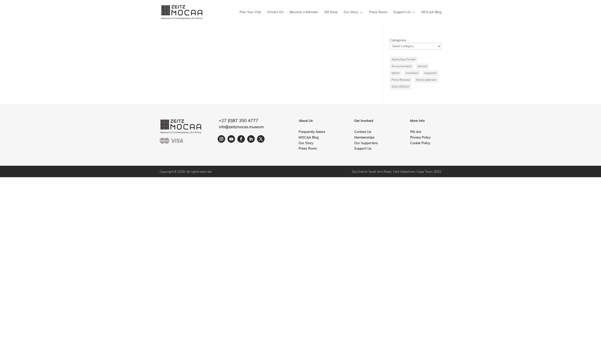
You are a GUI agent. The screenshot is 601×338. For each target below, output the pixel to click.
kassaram (430, 73)
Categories (398, 40)
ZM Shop (331, 12)
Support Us (402, 12)
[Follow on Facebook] (241, 139)
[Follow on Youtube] (231, 139)
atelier (396, 73)
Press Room (378, 12)
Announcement (402, 66)
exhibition (412, 73)
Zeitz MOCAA (400, 86)
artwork (422, 66)
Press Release (401, 79)
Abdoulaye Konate (404, 59)
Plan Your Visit (250, 12)
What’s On (275, 12)
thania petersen (426, 79)
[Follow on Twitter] (261, 139)
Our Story (351, 12)
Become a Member (304, 12)
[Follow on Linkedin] (251, 139)
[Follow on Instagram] (221, 139)
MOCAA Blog (431, 12)
